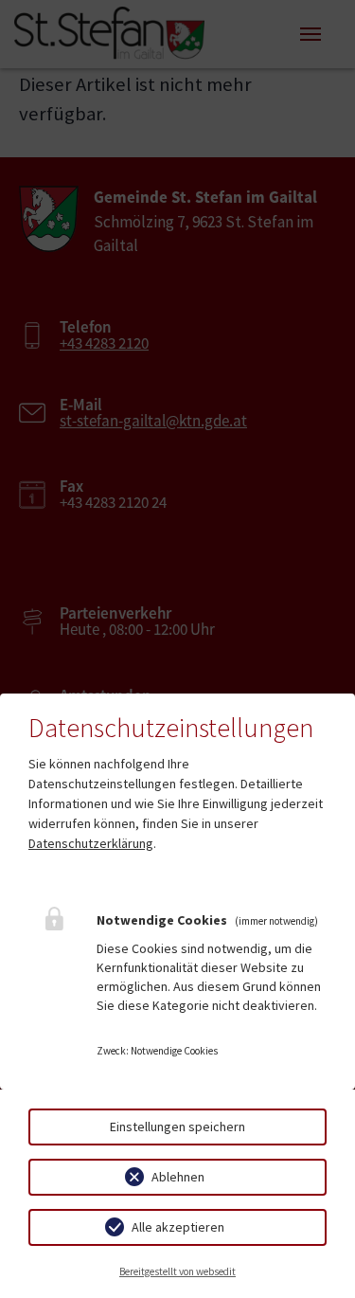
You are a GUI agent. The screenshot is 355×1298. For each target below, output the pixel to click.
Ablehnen (177, 1176)
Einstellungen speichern (177, 1126)
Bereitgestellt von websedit (177, 1271)
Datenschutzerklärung (90, 843)
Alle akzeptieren (178, 1226)
